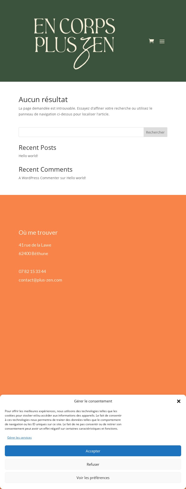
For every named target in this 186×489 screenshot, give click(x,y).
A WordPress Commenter (39, 178)
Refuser (93, 464)
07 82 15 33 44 (32, 271)
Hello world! (28, 155)
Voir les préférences (93, 477)
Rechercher (155, 132)
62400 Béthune (33, 253)
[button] (178, 401)
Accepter (93, 451)
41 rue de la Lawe (35, 245)
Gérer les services (19, 437)
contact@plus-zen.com (40, 279)
